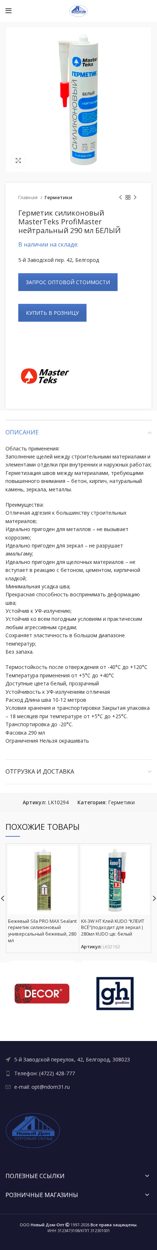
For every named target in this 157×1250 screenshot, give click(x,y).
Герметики (58, 197)
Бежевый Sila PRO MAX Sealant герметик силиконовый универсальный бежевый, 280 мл (42, 931)
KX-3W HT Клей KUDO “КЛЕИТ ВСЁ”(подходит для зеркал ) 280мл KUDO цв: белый (112, 927)
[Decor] (42, 993)
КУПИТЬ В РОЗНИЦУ (52, 312)
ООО (42, 1224)
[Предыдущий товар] (120, 197)
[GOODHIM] (115, 993)
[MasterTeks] (45, 376)
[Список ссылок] (78, 1060)
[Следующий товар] (135, 197)
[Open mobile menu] (8, 11)
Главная (28, 197)
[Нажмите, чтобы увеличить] (18, 160)
